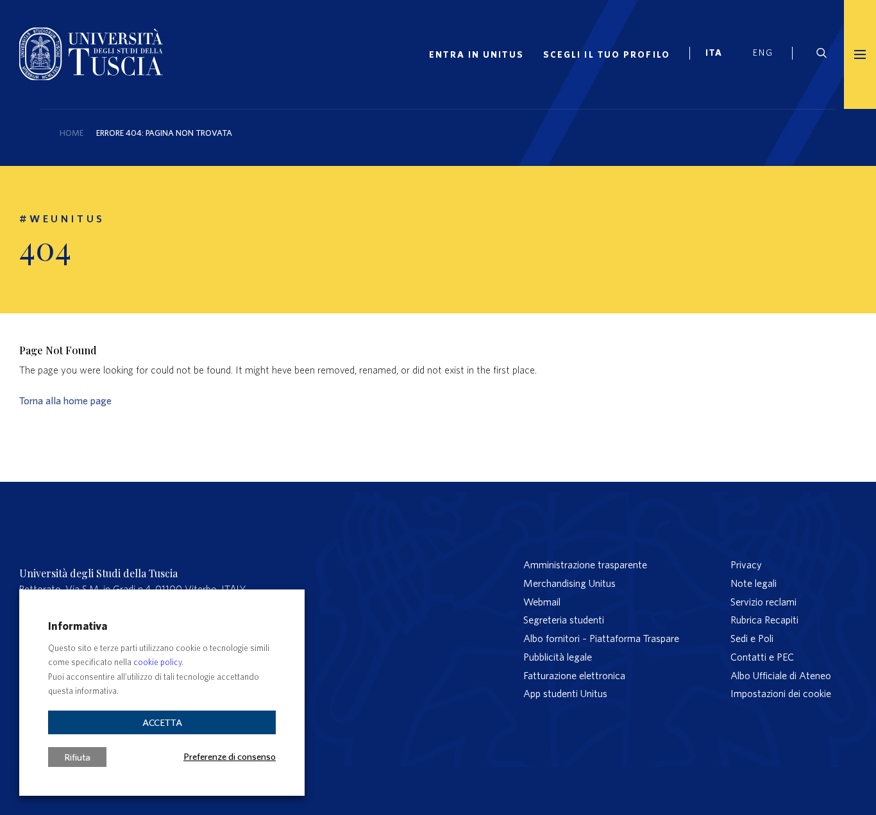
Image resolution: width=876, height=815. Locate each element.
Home (71, 133)
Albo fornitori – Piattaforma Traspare (601, 638)
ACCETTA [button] (162, 722)
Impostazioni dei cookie (780, 693)
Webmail (541, 601)
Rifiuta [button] (77, 757)
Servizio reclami (763, 601)
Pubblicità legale (557, 657)
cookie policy (157, 662)
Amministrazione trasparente (585, 564)
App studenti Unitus (565, 693)
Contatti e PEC (762, 657)
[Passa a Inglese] (768, 54)
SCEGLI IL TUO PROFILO (606, 54)
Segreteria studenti (563, 619)
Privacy (746, 564)
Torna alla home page (65, 400)
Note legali (753, 583)
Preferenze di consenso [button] (229, 756)
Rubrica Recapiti (764, 619)
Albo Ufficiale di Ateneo (780, 675)
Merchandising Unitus (569, 583)
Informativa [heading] (77, 625)
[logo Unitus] (91, 76)
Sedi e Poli (751, 638)
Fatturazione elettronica (574, 675)
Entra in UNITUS (476, 54)
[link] (719, 54)
